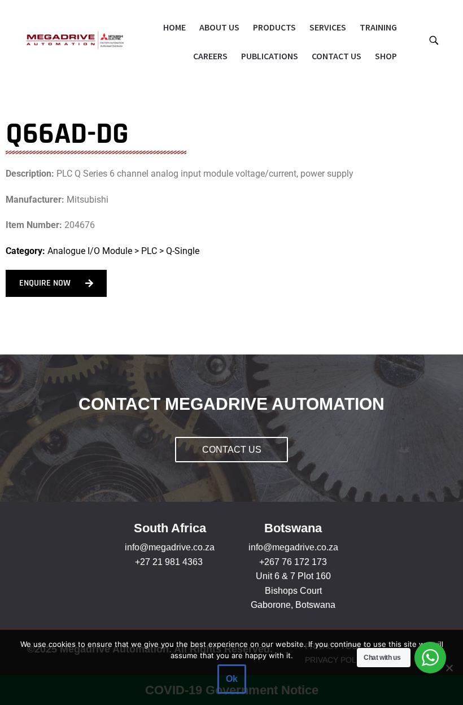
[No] (449, 667)
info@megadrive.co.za (170, 547)
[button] (433, 40)
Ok (232, 679)
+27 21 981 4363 (169, 562)
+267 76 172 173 (293, 562)
